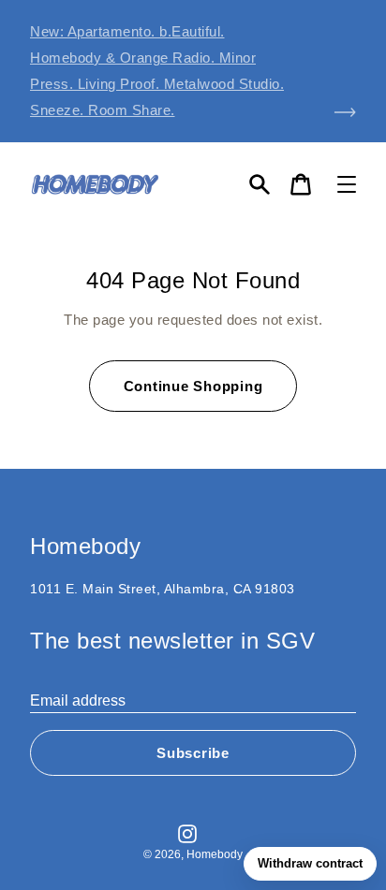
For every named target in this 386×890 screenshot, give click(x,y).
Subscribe (193, 753)
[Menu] (346, 184)
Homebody (214, 854)
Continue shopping (193, 386)
